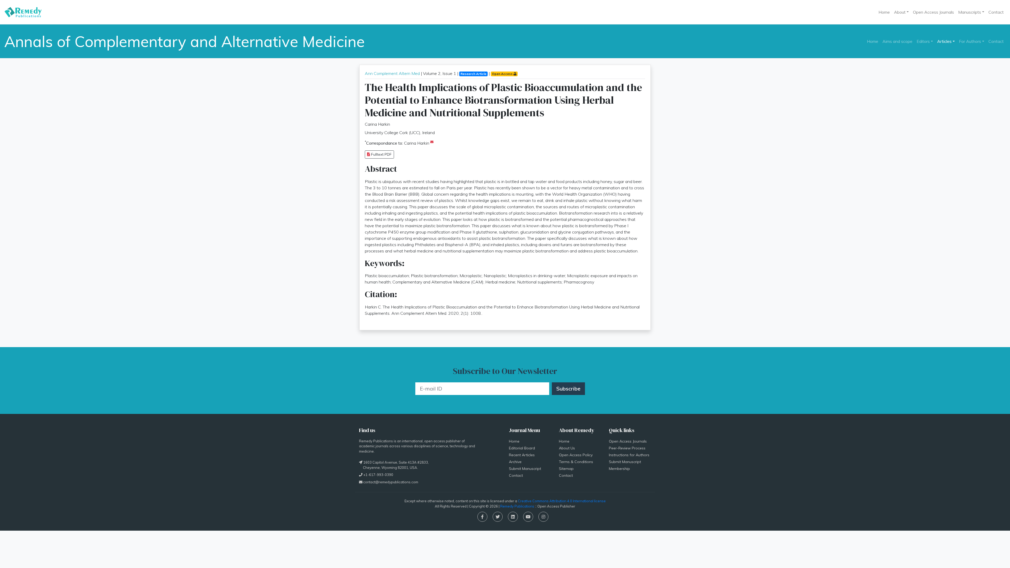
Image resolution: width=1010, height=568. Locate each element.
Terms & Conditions (576, 461)
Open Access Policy (576, 455)
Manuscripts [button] (969, 12)
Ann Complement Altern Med (392, 73)
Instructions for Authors (629, 455)
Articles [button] (944, 41)
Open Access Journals (933, 12)
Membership (619, 468)
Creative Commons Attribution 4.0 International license (562, 501)
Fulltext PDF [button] (381, 154)
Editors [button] (923, 41)
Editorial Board (522, 448)
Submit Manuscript (525, 468)
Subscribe (568, 388)
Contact (996, 12)
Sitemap (566, 468)
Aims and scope (897, 41)
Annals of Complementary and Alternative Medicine (184, 41)
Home (884, 12)
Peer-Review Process (627, 448)
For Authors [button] (970, 41)
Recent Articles (522, 455)
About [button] (900, 12)
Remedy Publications (517, 506)
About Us (567, 448)
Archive (515, 461)
